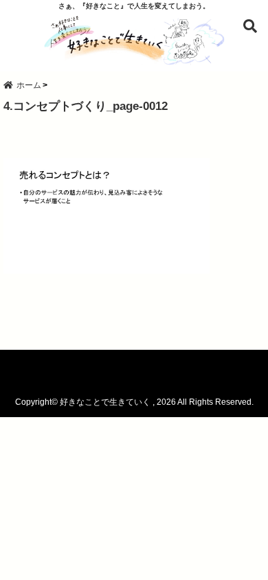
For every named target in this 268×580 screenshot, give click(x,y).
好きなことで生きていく (105, 402)
